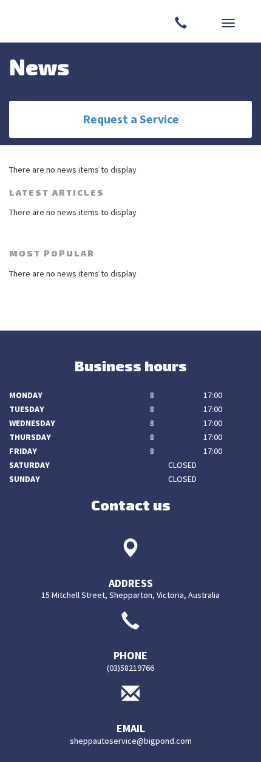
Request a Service (131, 118)
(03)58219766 (130, 667)
